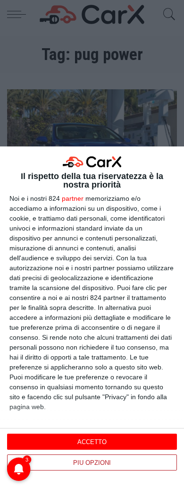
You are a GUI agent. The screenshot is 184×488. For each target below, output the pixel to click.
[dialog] (92, 317)
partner (73, 198)
